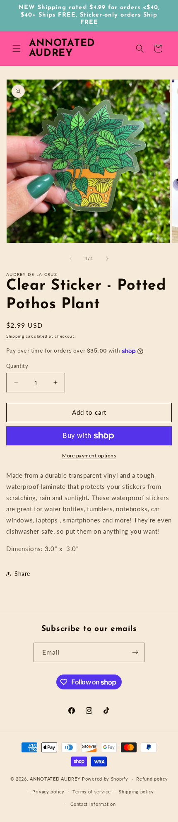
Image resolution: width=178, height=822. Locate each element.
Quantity (17, 366)
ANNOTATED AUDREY (55, 778)
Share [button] (22, 573)
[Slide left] (71, 258)
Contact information (92, 804)
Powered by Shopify (105, 778)
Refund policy (152, 778)
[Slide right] (107, 258)
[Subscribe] (135, 652)
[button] (16, 48)
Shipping (15, 336)
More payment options (89, 455)
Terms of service (91, 791)
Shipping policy (136, 791)
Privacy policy (48, 791)
